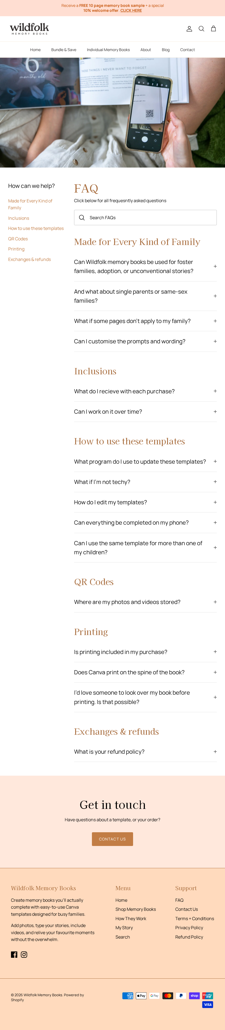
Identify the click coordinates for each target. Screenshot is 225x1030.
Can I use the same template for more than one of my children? (138, 547)
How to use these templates (36, 228)
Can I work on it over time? (108, 411)
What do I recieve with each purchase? (124, 391)
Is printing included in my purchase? (120, 652)
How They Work (131, 918)
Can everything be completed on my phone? (131, 522)
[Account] (188, 29)
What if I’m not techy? (102, 482)
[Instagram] (24, 954)
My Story (124, 928)
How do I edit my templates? (110, 502)
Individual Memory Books (108, 49)
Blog (166, 49)
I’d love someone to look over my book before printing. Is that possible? (132, 697)
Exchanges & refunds (29, 259)
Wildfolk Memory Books (43, 994)
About (145, 49)
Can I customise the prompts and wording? (129, 341)
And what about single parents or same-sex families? (130, 296)
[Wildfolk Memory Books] (29, 29)
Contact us (112, 839)
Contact (187, 49)
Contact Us (186, 909)
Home (35, 49)
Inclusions (18, 218)
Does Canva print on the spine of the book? (129, 672)
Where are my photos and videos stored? (127, 602)
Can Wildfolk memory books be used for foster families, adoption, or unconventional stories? (133, 266)
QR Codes (18, 239)
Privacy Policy (189, 928)
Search (123, 937)
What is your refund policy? (109, 751)
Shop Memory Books (136, 909)
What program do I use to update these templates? (140, 461)
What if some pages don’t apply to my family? (132, 321)
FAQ (179, 900)
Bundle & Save (63, 49)
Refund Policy (189, 937)
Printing (16, 249)
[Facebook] (14, 954)
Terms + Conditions (194, 918)
